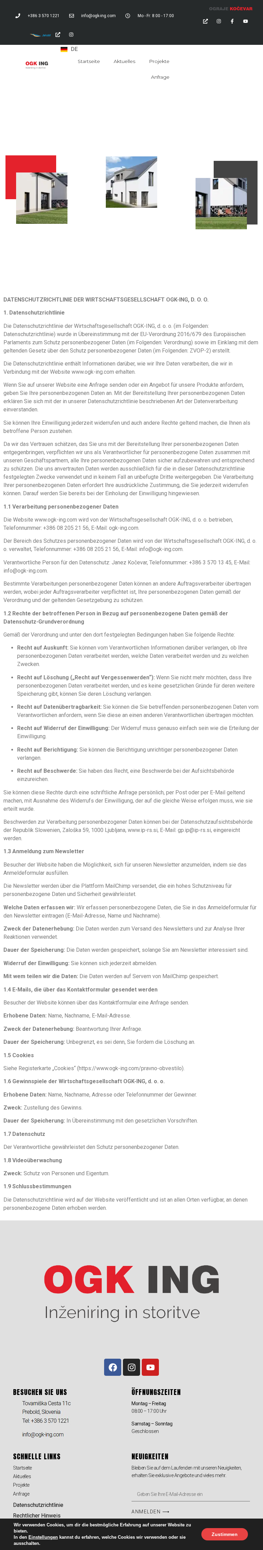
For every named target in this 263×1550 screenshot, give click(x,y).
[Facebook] (112, 1367)
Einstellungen (43, 1537)
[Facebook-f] (232, 21)
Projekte (159, 61)
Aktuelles (124, 61)
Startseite (89, 61)
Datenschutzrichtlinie (38, 1505)
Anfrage (160, 77)
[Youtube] (245, 21)
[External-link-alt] (205, 21)
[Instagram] (219, 21)
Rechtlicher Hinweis (37, 1515)
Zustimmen (225, 1534)
